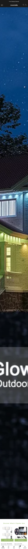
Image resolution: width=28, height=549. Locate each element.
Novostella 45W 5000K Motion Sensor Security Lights (7, 545)
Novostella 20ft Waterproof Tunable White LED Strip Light (20, 545)
